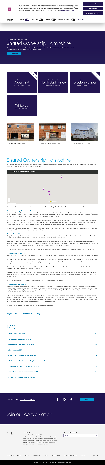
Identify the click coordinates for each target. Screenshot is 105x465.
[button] (80, 435)
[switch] (41, 20)
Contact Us (27, 314)
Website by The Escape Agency (64, 462)
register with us (93, 164)
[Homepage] (12, 433)
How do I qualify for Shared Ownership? (21, 345)
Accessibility (10, 455)
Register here (14, 53)
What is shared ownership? (17, 334)
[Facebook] (57, 399)
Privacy (27, 455)
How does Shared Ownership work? (19, 339)
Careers (46, 455)
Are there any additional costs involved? (22, 377)
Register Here (13, 314)
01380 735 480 (27, 399)
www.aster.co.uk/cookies (67, 10)
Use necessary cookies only (93, 13)
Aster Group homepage (70, 455)
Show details (81, 19)
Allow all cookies (93, 3)
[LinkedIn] (97, 455)
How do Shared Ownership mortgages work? (23, 372)
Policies (19, 455)
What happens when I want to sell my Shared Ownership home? (29, 361)
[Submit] (96, 435)
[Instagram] (64, 399)
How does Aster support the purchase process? (24, 366)
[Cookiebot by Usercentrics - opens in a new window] (9, 20)
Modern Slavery (56, 455)
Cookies (83, 455)
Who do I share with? (15, 350)
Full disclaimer (36, 455)
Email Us (87, 399)
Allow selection (93, 8)
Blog (38, 314)
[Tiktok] (71, 399)
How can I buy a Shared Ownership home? (22, 355)
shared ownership (16, 228)
